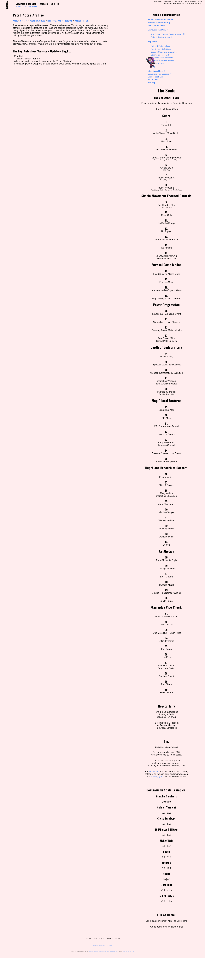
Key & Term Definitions (161, 49)
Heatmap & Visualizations (162, 58)
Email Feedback (155, 77)
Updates (23, 20)
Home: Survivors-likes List (160, 19)
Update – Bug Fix (82, 20)
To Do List (153, 79)
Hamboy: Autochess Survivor (59, 20)
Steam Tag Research (160, 55)
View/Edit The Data (157, 30)
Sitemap (151, 82)
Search (26, 6)
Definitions (154, 771)
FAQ (153, 66)
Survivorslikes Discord (158, 74)
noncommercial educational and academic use (103, 951)
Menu (18, 6)
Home (35, 6)
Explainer (152, 41)
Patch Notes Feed (156, 25)
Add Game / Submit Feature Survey (166, 34)
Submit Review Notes (160, 37)
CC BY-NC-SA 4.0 (128, 951)
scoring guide (157, 776)
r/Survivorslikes (155, 71)
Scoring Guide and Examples (164, 52)
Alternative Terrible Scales (162, 60)
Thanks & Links (157, 63)
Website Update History (159, 22)
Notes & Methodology (160, 46)
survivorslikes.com (102, 946)
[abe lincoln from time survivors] (8, 5)
